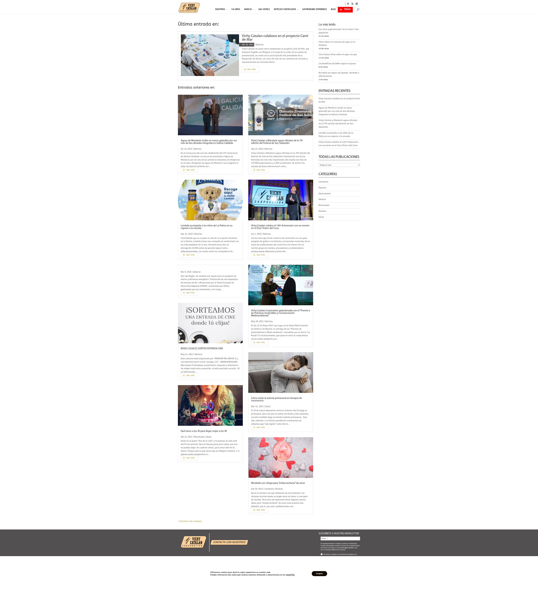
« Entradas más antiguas (190, 521)
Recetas (279, 489)
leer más (251, 69)
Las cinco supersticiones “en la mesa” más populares (339, 31)
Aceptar (319, 573)
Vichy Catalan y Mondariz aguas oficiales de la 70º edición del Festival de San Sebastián (277, 141)
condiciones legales (346, 554)
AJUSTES (290, 575)
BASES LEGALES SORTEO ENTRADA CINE (202, 348)
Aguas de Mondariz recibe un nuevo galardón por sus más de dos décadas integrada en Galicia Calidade (209, 141)
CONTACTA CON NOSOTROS (229, 542)
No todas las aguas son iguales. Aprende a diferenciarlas (339, 74)
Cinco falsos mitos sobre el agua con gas (338, 54)
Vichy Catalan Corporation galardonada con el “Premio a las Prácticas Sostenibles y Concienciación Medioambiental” (280, 313)
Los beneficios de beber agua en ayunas (337, 63)
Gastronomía (325, 193)
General (197, 272)
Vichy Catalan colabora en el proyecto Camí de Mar (275, 38)
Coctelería (269, 489)
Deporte (322, 188)
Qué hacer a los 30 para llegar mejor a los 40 (204, 431)
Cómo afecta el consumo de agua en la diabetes (337, 44)
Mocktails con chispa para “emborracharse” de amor (278, 483)
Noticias (260, 44)
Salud (208, 437)
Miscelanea (199, 437)
